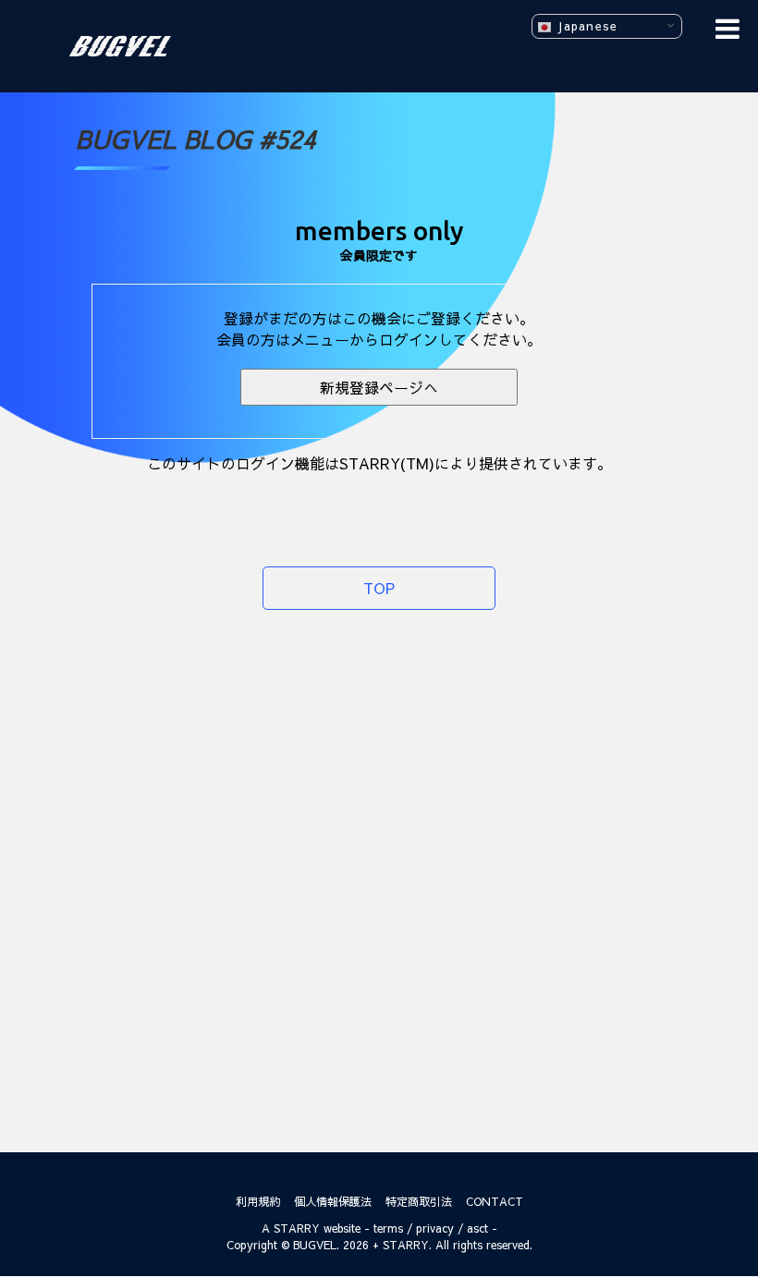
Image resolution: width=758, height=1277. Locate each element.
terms (388, 1228)
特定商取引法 (418, 1201)
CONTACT (494, 1201)
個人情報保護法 (333, 1201)
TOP (379, 588)
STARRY (297, 1228)
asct (477, 1228)
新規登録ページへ (379, 387)
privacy (435, 1228)
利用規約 (258, 1201)
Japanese (584, 25)
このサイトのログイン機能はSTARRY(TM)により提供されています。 (379, 463)
